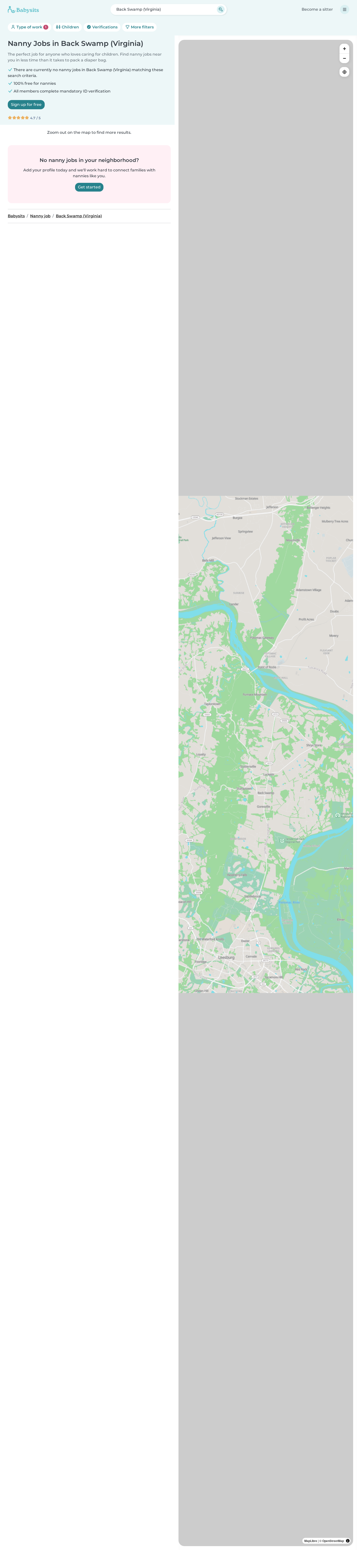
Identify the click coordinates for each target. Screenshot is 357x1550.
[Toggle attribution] (348, 1541)
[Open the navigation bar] (344, 9)
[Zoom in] (344, 48)
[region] (265, 793)
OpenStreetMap (333, 1541)
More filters (142, 27)
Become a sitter (317, 9)
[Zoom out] (344, 58)
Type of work (31, 27)
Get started (89, 187)
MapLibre (310, 1541)
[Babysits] (23, 9)
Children (70, 27)
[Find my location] (344, 72)
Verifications (104, 27)
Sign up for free (26, 104)
